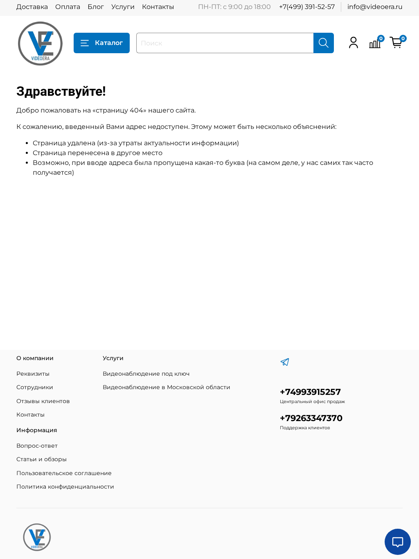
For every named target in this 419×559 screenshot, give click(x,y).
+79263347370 (311, 418)
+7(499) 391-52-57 (307, 7)
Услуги (123, 7)
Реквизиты (33, 373)
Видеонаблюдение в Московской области (166, 387)
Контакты (158, 7)
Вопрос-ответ (37, 445)
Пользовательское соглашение (64, 473)
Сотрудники (34, 387)
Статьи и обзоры (41, 459)
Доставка (32, 7)
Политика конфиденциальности (65, 486)
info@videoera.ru (375, 7)
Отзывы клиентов (43, 401)
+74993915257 (310, 392)
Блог (96, 7)
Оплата (67, 7)
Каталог (109, 43)
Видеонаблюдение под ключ (146, 373)
